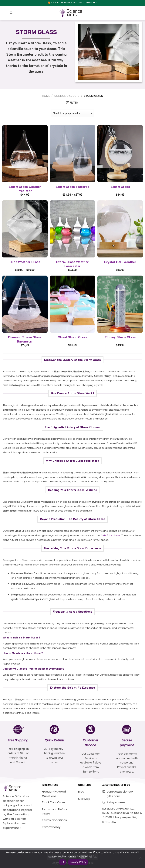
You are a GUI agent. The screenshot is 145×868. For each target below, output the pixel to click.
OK (62, 861)
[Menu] (5, 12)
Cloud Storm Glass (72, 337)
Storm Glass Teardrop (72, 187)
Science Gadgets (66, 96)
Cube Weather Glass (24, 262)
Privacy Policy (78, 861)
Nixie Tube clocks (110, 535)
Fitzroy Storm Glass (120, 337)
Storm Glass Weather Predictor (24, 189)
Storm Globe (120, 187)
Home (46, 96)
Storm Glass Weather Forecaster (72, 264)
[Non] (140, 859)
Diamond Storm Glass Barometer (25, 339)
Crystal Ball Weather (120, 262)
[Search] (11, 12)
